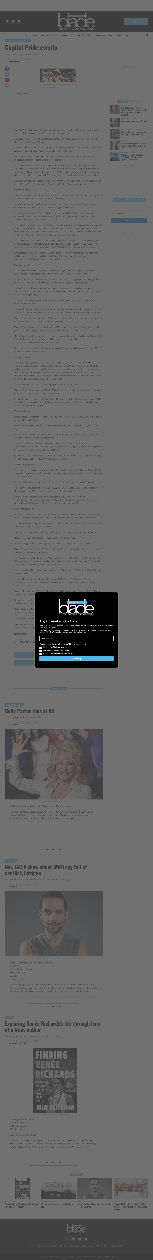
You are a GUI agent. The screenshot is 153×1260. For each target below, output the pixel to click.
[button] (76, 648)
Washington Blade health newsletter (58, 653)
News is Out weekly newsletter (56, 650)
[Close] (115, 595)
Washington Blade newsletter (55, 647)
